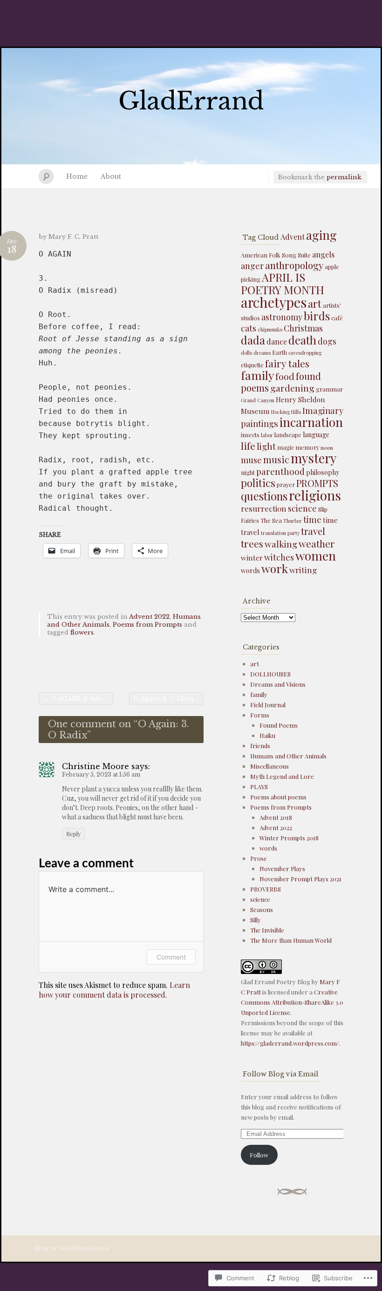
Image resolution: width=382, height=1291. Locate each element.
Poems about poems (278, 797)
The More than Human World (291, 940)
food (284, 376)
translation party (280, 532)
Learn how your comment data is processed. (114, 990)
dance (276, 341)
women (315, 555)
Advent (292, 237)
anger (252, 265)
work (274, 568)
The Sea (271, 520)
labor (267, 435)
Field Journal (268, 705)
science (302, 508)
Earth (279, 352)
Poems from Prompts (147, 625)
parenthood (280, 471)
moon (327, 447)
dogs (327, 341)
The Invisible (267, 930)
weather (317, 543)
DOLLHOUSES (270, 674)
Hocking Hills (286, 411)
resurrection (263, 508)
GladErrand (191, 101)
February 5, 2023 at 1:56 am (101, 774)
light (266, 446)
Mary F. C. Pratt (73, 237)
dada (253, 339)
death (302, 339)
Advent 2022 (149, 617)
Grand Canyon (257, 400)
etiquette (252, 365)
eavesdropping (304, 352)
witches (279, 557)
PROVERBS (265, 889)
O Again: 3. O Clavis (168, 699)
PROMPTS (317, 483)
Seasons (261, 909)
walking (281, 544)
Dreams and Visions (278, 684)
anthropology (294, 265)
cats (248, 328)
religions (315, 495)
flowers (82, 632)
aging (321, 235)
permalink (344, 177)
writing (303, 569)
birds (317, 315)
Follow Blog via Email (280, 1074)
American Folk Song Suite (276, 255)
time (312, 519)
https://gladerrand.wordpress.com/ (290, 1043)
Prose (258, 858)
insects (250, 435)
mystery (313, 457)
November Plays (282, 868)
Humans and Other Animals (288, 756)
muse (251, 460)
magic (285, 447)
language (316, 434)
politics (258, 483)
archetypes (274, 302)
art (314, 304)
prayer (286, 484)
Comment (171, 957)
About (111, 176)
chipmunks (270, 329)
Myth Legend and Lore (282, 776)
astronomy (281, 317)
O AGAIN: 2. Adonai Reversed (78, 699)
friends (260, 746)
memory (307, 447)
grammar (329, 389)
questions (264, 495)
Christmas (303, 328)
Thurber (292, 520)
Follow (259, 1155)
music (276, 459)
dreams (262, 352)
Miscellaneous (269, 766)
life (248, 445)
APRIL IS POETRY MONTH (282, 283)
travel (313, 531)
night (248, 472)
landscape (287, 435)
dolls (246, 352)
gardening (292, 388)
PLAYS (259, 787)
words (250, 570)
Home (77, 176)
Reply (73, 834)
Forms (259, 715)
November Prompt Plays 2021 (300, 879)
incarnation (311, 422)
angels (323, 254)
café (337, 318)
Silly (255, 920)
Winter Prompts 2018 (289, 838)
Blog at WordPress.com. (72, 1248)
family (257, 375)
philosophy (322, 472)
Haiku (267, 735)
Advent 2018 (275, 817)
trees (252, 543)
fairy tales (287, 363)
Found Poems (278, 725)
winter (252, 557)
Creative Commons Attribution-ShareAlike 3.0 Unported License (292, 1002)
